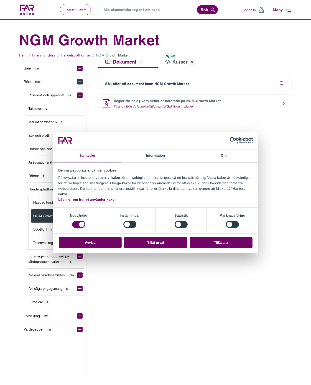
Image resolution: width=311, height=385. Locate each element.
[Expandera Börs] (80, 82)
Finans (37, 55)
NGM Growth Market (112, 55)
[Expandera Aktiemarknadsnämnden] (80, 275)
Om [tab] (224, 155)
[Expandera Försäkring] (80, 316)
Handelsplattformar (75, 55)
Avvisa (90, 242)
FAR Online (27, 9)
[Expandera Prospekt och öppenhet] (80, 95)
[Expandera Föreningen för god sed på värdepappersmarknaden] (80, 256)
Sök (204, 9)
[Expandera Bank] (80, 68)
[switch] (129, 224)
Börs (51, 55)
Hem (22, 55)
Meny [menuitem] (278, 9)
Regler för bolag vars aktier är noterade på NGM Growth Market (167, 101)
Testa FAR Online (75, 9)
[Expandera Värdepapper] (80, 329)
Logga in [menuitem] (249, 10)
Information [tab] (155, 155)
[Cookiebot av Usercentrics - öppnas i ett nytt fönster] (233, 140)
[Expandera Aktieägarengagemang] (80, 288)
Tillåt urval (155, 242)
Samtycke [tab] (87, 155)
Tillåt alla (221, 242)
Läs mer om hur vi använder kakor (87, 199)
